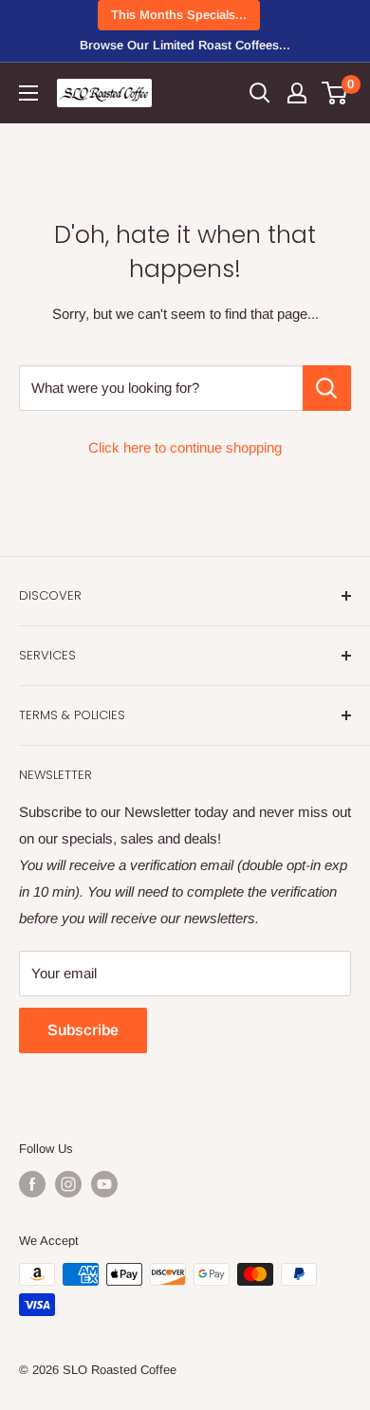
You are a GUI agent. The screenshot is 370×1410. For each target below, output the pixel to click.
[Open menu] (28, 93)
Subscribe (83, 1030)
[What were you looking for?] (327, 388)
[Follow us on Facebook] (32, 1184)
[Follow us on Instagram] (68, 1184)
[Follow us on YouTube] (104, 1184)
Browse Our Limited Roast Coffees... (185, 45)
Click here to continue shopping (185, 447)
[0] (335, 93)
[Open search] (260, 93)
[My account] (296, 93)
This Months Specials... (179, 15)
